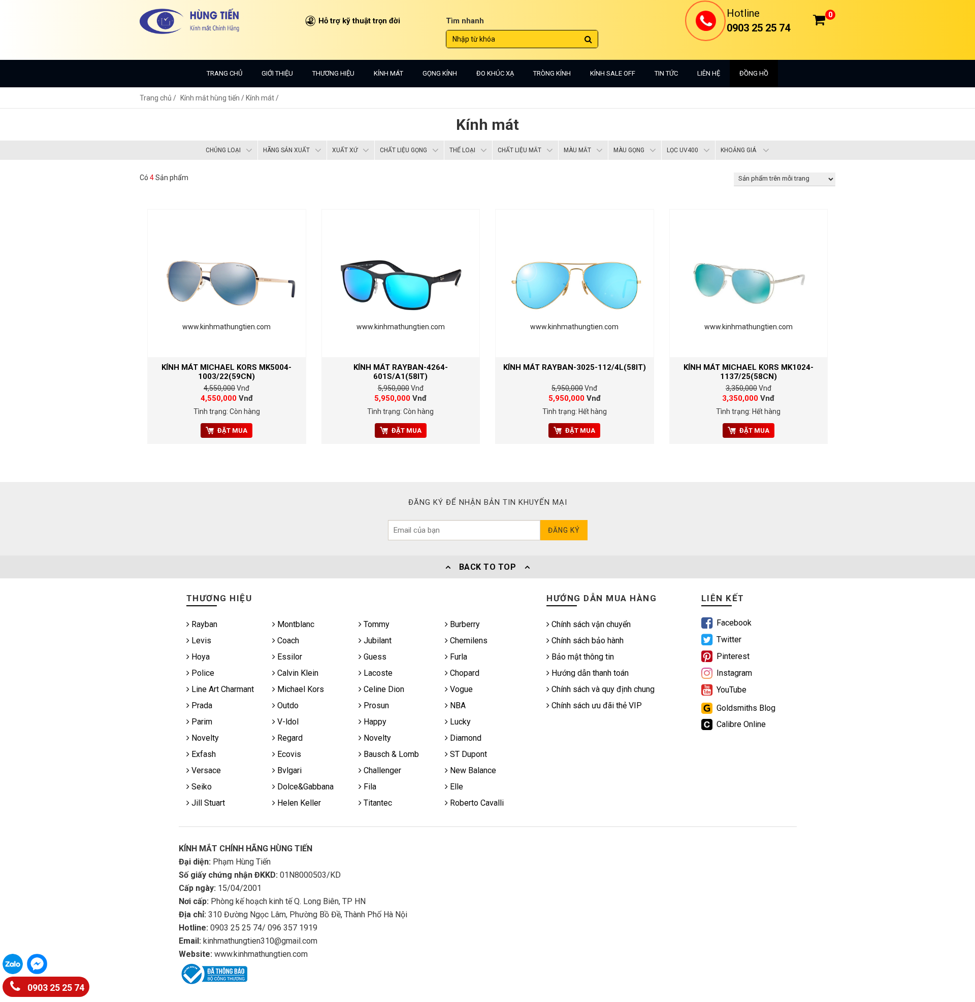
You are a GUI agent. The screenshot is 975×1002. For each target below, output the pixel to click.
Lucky (459, 722)
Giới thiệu (277, 73)
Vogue (460, 689)
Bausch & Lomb (390, 754)
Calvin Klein (296, 673)
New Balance (472, 770)
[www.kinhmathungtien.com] (226, 283)
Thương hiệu (333, 73)
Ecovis (288, 754)
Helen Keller (298, 803)
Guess (374, 657)
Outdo (287, 705)
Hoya (199, 657)
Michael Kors (299, 689)
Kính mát (388, 73)
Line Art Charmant (221, 689)
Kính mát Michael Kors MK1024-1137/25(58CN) (749, 372)
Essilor (288, 657)
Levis (200, 640)
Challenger (381, 770)
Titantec (377, 803)
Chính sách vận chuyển (590, 624)
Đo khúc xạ (495, 73)
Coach (287, 640)
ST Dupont (467, 754)
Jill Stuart (207, 803)
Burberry (464, 624)
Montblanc (294, 624)
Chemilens (468, 640)
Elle (455, 786)
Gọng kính (439, 73)
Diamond (464, 738)
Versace (205, 770)
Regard (289, 738)
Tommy (375, 624)
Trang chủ (224, 73)
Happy (374, 722)
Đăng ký (564, 530)
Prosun (375, 705)
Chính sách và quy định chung (602, 689)
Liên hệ (708, 73)
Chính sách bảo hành (586, 640)
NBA (457, 705)
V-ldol (287, 722)
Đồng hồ (753, 73)
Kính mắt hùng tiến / (213, 98)
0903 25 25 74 (54, 988)
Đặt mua (232, 430)
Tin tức (666, 73)
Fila (369, 786)
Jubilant (377, 640)
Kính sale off (612, 73)
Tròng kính (552, 73)
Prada (200, 705)
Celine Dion (383, 689)
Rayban (203, 624)
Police (201, 673)
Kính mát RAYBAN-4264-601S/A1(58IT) (400, 372)
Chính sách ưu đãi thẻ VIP (595, 705)
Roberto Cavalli (476, 803)
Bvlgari (288, 770)
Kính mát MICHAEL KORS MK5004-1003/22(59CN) (226, 372)
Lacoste (377, 673)
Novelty (204, 738)
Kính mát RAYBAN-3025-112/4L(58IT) (574, 367)
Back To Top (487, 567)
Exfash (202, 754)
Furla (457, 657)
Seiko (200, 786)
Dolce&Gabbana (304, 786)
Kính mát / (262, 98)
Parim (200, 722)
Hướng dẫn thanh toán (589, 673)
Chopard (463, 673)
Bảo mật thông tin (581, 657)
